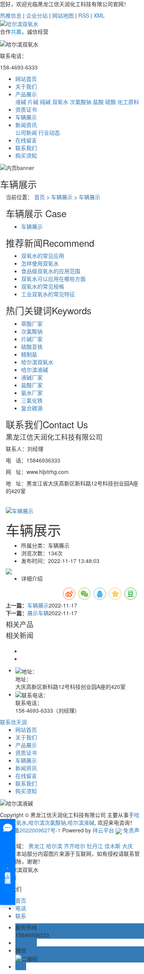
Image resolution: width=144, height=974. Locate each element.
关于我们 (26, 86)
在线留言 (26, 140)
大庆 (127, 846)
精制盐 (29, 354)
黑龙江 (36, 846)
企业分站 (37, 15)
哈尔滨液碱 (34, 369)
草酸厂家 (32, 323)
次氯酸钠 (80, 102)
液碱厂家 (32, 377)
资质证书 (26, 109)
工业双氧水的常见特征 (48, 294)
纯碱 (45, 102)
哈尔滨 (54, 846)
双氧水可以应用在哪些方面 (53, 278)
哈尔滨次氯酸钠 (47, 822)
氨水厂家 (32, 392)
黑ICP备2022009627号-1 (30, 830)
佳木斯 (112, 846)
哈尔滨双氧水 (37, 362)
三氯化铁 (32, 400)
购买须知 (26, 155)
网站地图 (63, 15)
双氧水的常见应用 (42, 255)
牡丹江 (95, 846)
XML (99, 15)
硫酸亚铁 (32, 346)
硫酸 (110, 102)
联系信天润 (13, 722)
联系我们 (26, 148)
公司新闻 (26, 132)
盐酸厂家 (32, 385)
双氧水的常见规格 (42, 286)
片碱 (33, 102)
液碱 (20, 102)
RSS (83, 15)
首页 (39, 197)
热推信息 (11, 15)
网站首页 (26, 79)
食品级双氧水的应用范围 (50, 271)
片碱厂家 (32, 339)
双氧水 (60, 102)
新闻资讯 (26, 125)
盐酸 (98, 102)
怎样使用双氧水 (40, 263)
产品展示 (26, 94)
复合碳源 (32, 408)
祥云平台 (103, 830)
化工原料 (128, 102)
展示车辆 (38, 613)
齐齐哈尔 (74, 846)
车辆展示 (26, 117)
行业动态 (49, 132)
